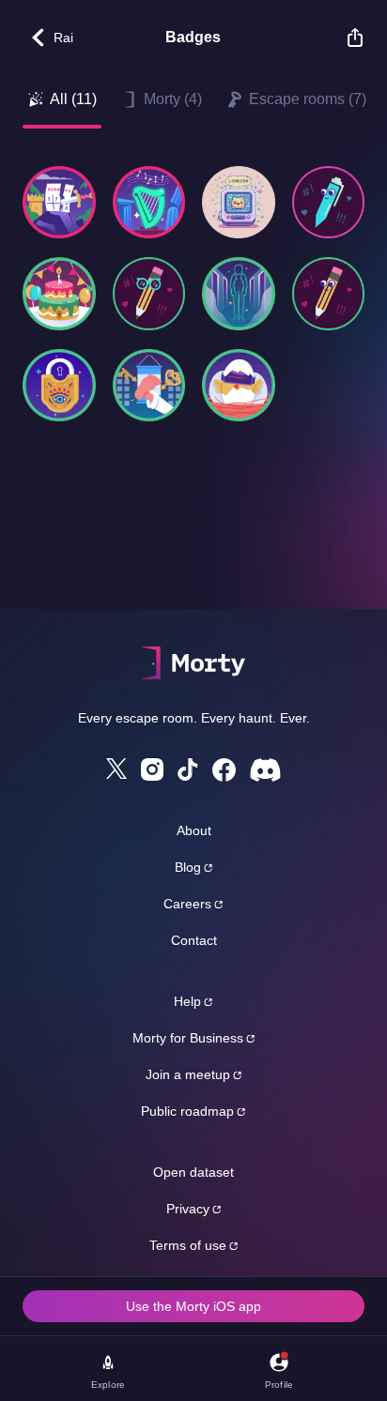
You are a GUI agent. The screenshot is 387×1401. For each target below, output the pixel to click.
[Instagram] (152, 769)
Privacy (187, 1208)
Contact (194, 940)
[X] (116, 768)
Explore (108, 1384)
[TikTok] (188, 770)
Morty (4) (173, 99)
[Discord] (265, 770)
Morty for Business (187, 1037)
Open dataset (193, 1172)
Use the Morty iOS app (193, 1306)
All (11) (73, 99)
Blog (188, 867)
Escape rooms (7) (307, 99)
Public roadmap (187, 1111)
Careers (187, 903)
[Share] (345, 37)
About (194, 830)
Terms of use (187, 1245)
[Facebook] (224, 770)
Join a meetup (188, 1074)
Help (187, 1001)
